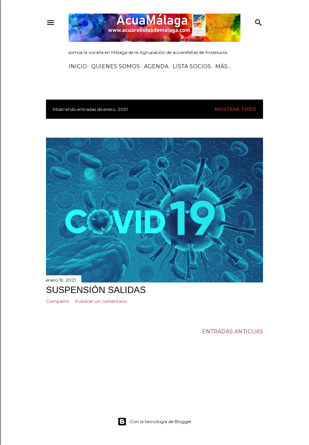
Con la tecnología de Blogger (161, 421)
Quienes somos (115, 66)
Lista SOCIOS (192, 66)
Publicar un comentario (101, 301)
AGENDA (156, 66)
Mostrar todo (235, 109)
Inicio (78, 66)
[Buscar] (258, 21)
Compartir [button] (57, 301)
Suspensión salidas (96, 290)
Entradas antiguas (232, 331)
